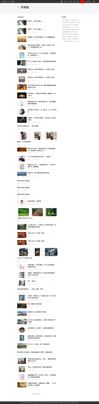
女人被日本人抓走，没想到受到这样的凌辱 (43, 61)
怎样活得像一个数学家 (34, 201)
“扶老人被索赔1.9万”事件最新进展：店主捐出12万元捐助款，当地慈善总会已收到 (72, 20)
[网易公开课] (66, 1)
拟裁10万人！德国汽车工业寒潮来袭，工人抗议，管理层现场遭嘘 (72, 34)
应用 (8, 1)
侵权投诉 (76, 402)
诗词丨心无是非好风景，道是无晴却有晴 (40, 367)
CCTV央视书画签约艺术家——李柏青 (39, 156)
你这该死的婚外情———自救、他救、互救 (30, 289)
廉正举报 (72, 402)
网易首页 (4, 1)
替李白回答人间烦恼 (23, 181)
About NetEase (35, 402)
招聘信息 (48, 402)
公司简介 (40, 402)
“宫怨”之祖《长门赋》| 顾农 (36, 233)
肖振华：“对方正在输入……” (36, 21)
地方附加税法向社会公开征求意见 (69, 31)
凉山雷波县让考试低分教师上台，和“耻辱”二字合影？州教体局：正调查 (72, 22)
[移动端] (62, 1)
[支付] (75, 1)
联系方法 (44, 402)
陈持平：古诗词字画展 (24, 142)
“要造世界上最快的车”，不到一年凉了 (70, 27)
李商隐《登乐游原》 (36, 304)
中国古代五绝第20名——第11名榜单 (28, 126)
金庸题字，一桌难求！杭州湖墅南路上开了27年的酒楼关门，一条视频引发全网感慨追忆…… (72, 38)
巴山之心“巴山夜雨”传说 (24, 258)
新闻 (29, 314)
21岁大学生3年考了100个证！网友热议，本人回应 (72, 24)
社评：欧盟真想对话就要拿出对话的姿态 (70, 29)
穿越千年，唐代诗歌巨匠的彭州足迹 (38, 173)
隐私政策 (56, 402)
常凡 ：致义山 (32, 281)
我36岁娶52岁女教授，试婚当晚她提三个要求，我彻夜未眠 (34, 352)
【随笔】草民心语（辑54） (25, 218)
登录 (82, 1)
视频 (29, 64)
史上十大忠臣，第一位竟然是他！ (40, 344)
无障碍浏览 (13, 1)
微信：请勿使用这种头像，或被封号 (70, 36)
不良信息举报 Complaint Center (64, 402)
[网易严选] (70, 1)
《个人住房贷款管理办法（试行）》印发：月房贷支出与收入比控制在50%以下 (72, 41)
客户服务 (52, 402)
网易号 (29, 24)
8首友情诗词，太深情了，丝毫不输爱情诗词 (41, 328)
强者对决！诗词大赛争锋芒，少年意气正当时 (41, 69)
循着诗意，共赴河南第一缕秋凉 (37, 312)
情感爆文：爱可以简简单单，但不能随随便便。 (42, 37)
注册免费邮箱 (87, 1)
